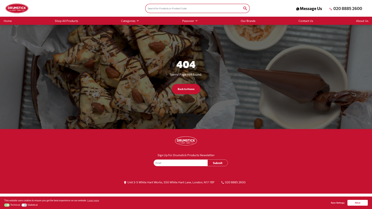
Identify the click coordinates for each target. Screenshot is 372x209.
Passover (188, 20)
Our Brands (248, 20)
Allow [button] (357, 203)
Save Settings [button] (338, 203)
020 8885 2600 (347, 8)
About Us (362, 20)
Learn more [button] (93, 200)
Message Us (311, 8)
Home (8, 20)
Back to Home (186, 89)
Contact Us (305, 20)
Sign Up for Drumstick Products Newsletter (186, 155)
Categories (128, 20)
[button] (7, 205)
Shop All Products (66, 20)
